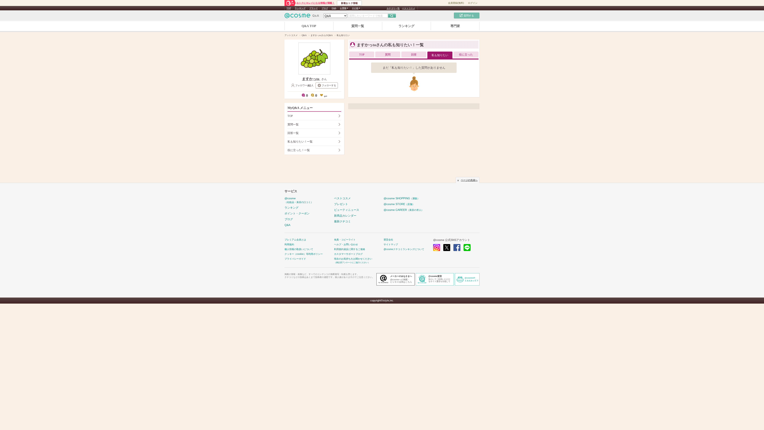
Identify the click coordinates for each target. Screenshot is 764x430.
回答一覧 (293, 133)
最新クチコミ (342, 221)
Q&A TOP (309, 26)
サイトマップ (391, 244)
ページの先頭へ (469, 180)
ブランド (313, 8)
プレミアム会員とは (295, 239)
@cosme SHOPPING (402, 198)
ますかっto (311, 79)
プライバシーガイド (295, 258)
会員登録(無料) (456, 3)
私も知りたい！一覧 (300, 141)
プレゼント (341, 204)
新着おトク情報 (349, 3)
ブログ (325, 8)
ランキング (300, 8)
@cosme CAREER (404, 209)
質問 (388, 54)
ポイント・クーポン (297, 213)
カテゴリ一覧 (393, 8)
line (467, 247)
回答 (414, 54)
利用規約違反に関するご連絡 (349, 249)
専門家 (455, 26)
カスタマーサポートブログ (348, 254)
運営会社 (388, 239)
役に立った (466, 54)
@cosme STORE (399, 204)
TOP (288, 8)
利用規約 (289, 244)
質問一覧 (357, 26)
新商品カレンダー (345, 215)
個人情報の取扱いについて (299, 249)
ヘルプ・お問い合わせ (346, 244)
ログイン (472, 3)
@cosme (299, 200)
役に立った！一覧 (298, 150)
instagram (436, 247)
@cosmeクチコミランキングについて (404, 249)
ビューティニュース (346, 209)
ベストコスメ (408, 8)
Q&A (334, 8)
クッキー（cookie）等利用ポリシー (304, 254)
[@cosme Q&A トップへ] (302, 16)
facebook (456, 247)
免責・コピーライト (345, 239)
